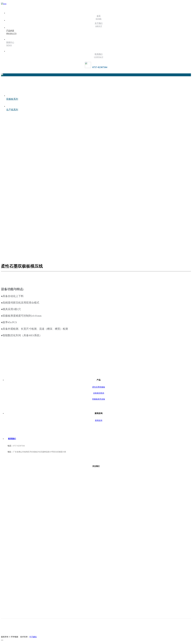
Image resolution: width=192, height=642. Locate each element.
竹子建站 (33, 637)
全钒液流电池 (98, 393)
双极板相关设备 (98, 399)
